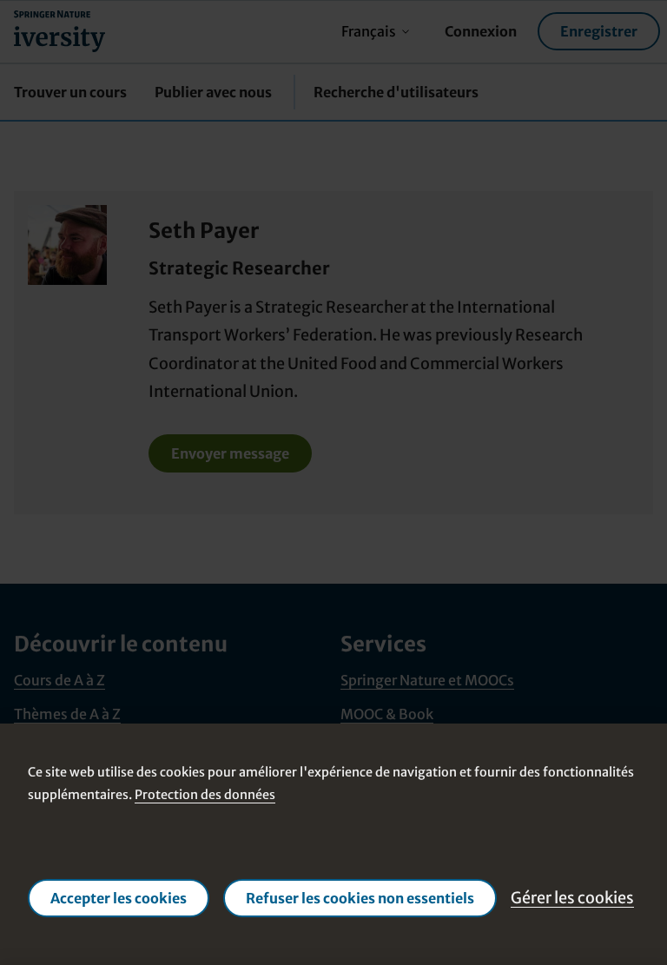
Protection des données (205, 795)
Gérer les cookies (572, 898)
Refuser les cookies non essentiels (360, 898)
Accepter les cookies (118, 898)
